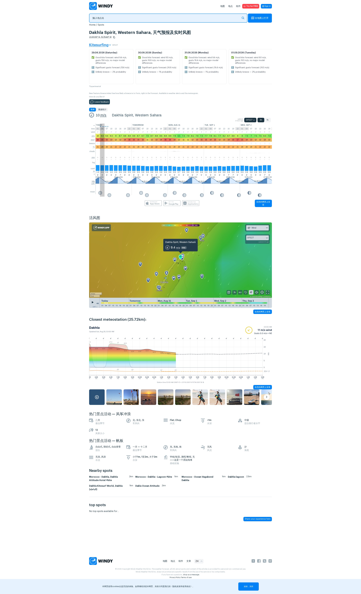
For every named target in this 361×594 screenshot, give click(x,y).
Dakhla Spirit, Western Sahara (137, 115)
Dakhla (94, 327)
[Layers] (229, 292)
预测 (92, 110)
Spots (101, 25)
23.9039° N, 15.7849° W (100, 37)
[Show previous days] (97, 303)
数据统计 (102, 110)
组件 (238, 6)
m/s (103, 115)
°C (94, 147)
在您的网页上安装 (263, 203)
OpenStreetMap (257, 296)
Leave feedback (101, 102)
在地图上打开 (261, 18)
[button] (114, 37)
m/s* (93, 140)
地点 (230, 6)
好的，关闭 (248, 586)
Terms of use (186, 577)
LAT (93, 183)
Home (92, 25)
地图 (222, 6)
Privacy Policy (175, 577)
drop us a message (191, 574)
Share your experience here (257, 519)
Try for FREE (252, 6)
